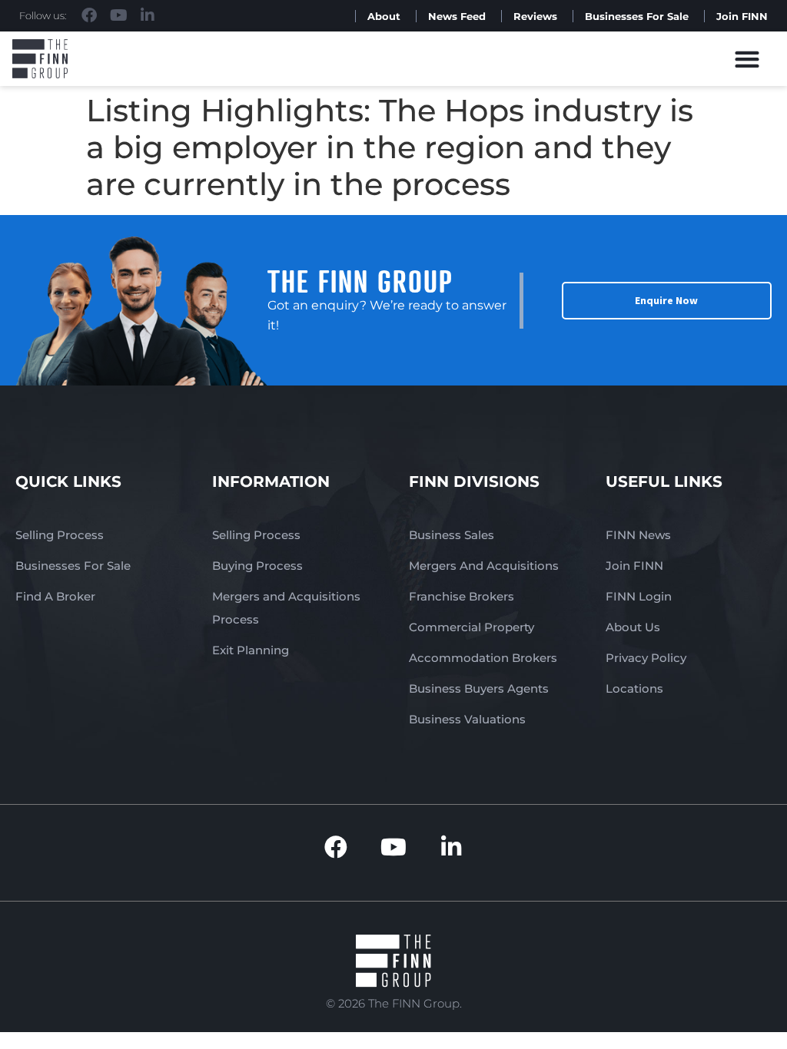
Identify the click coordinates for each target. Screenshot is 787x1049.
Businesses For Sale (637, 16)
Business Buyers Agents (479, 688)
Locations (634, 688)
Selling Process (59, 535)
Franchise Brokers (461, 596)
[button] (747, 58)
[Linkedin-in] (147, 15)
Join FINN (742, 16)
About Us (633, 627)
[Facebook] (89, 15)
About (383, 16)
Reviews (535, 16)
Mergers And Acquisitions (484, 565)
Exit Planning (250, 650)
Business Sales (451, 535)
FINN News (638, 535)
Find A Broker (55, 596)
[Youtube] (118, 15)
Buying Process (257, 565)
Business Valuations (467, 719)
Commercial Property (471, 627)
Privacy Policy (646, 657)
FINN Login (639, 596)
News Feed (457, 16)
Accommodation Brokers (483, 657)
